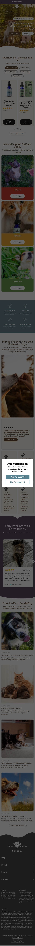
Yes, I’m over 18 (17, 477)
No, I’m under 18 (17, 482)
